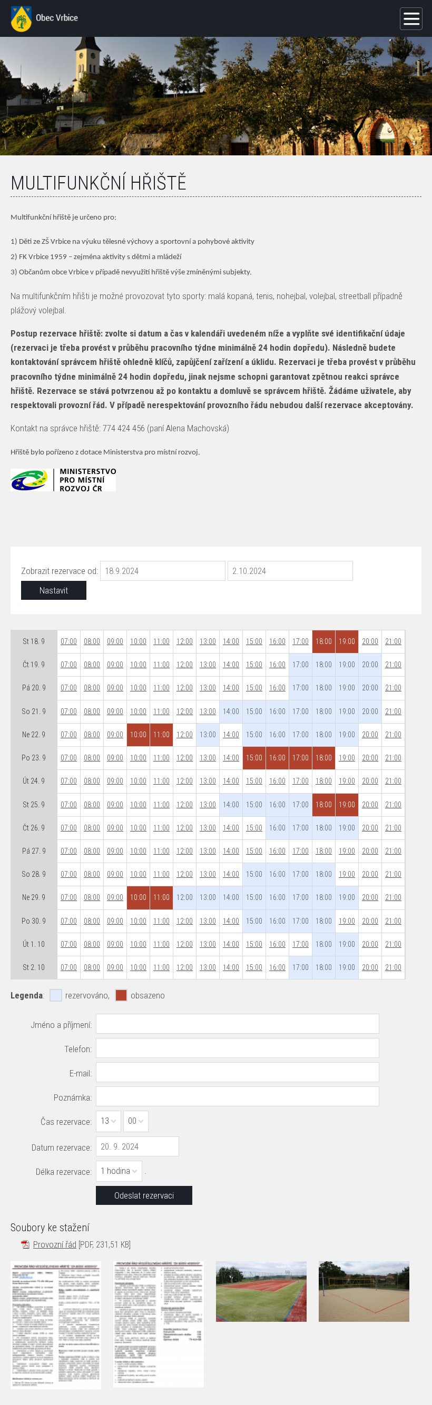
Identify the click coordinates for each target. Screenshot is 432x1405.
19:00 (347, 758)
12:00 (184, 641)
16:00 (277, 641)
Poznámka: (73, 1097)
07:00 (69, 641)
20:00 (370, 641)
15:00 (254, 641)
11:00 (161, 641)
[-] (261, 1291)
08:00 (92, 641)
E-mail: (81, 1073)
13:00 (208, 641)
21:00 (393, 641)
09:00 (115, 641)
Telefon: (78, 1049)
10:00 (138, 641)
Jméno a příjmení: (61, 1025)
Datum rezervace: (62, 1147)
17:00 (300, 641)
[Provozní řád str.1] (56, 1325)
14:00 (231, 641)
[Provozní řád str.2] (158, 1324)
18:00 (324, 781)
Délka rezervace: (64, 1171)
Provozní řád (54, 1244)
